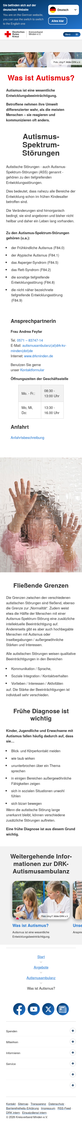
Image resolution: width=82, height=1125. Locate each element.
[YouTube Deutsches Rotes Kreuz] (34, 1009)
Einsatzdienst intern (34, 1112)
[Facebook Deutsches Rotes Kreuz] (19, 1009)
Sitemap (23, 1103)
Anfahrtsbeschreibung (27, 437)
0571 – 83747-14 (30, 340)
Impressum (48, 1108)
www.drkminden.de (38, 355)
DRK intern (13, 1112)
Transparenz (38, 1103)
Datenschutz (56, 1103)
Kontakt (11, 1103)
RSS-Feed (64, 1108)
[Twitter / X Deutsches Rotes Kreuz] (48, 1009)
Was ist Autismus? (30, 925)
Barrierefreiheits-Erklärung (22, 1108)
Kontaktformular (32, 369)
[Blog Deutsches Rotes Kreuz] (63, 1009)
